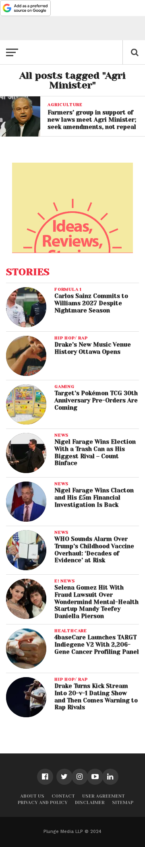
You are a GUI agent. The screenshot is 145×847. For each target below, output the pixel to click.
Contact (63, 796)
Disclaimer (90, 802)
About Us (32, 796)
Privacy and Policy (43, 802)
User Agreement (103, 796)
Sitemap (122, 802)
